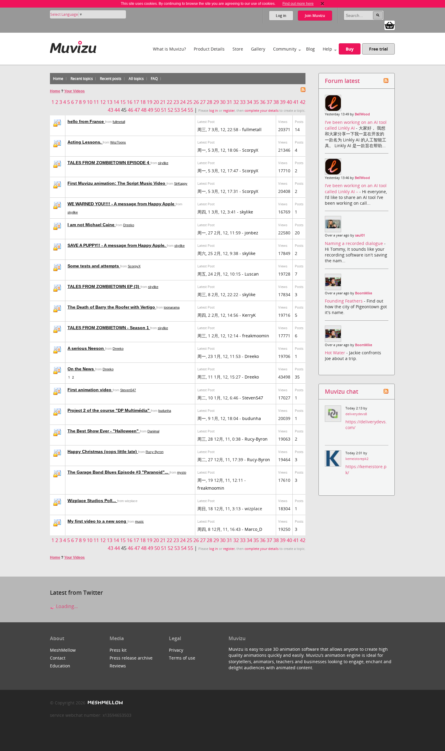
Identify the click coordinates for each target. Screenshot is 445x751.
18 (143, 102)
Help (327, 49)
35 (256, 102)
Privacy (176, 650)
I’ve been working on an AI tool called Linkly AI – (356, 188)
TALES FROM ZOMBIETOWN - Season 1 (109, 327)
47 (137, 110)
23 (176, 102)
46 (130, 110)
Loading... (66, 606)
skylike (163, 163)
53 (177, 110)
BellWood (362, 114)
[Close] (322, 4)
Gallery (258, 49)
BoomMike (363, 293)
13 (109, 102)
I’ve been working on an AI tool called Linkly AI (356, 125)
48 (144, 110)
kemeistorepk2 (356, 459)
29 (216, 102)
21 (163, 102)
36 (262, 102)
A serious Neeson (86, 348)
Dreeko (128, 225)
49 (150, 110)
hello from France (86, 121)
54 (183, 110)
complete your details (262, 110)
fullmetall (119, 122)
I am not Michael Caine (92, 224)
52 (170, 110)
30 (223, 102)
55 (190, 110)
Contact (57, 658)
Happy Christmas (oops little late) (103, 451)
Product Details (209, 49)
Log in (281, 15)
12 (103, 102)
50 (157, 110)
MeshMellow (63, 650)
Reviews (118, 666)
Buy (350, 49)
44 (117, 110)
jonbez (251, 233)
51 (163, 110)
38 (276, 102)
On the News (81, 368)
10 (89, 102)
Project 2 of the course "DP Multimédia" (109, 410)
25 (189, 102)
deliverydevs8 (356, 414)
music (139, 521)
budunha (164, 410)
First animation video (90, 389)
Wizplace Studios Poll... (92, 500)
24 (183, 102)
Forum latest (342, 80)
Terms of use (182, 658)
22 (169, 102)
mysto (181, 472)
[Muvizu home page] (73, 45)
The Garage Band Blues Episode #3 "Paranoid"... (119, 472)
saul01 (360, 235)
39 (282, 102)
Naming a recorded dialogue (354, 243)
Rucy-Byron (256, 439)
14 (116, 102)
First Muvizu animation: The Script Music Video (117, 183)
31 (229, 102)
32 (236, 102)
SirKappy (180, 183)
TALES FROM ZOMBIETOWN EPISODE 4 (109, 162)
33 (243, 102)
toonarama (172, 307)
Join (315, 15)
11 (96, 102)
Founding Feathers (344, 301)
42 (302, 102)
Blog (310, 49)
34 (249, 102)
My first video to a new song (97, 521)
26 (196, 102)
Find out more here (298, 4)
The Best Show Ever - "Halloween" (104, 430)
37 (269, 102)
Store (237, 49)
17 (136, 102)
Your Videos (74, 91)
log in (213, 110)
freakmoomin (255, 336)
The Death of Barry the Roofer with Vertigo (112, 307)
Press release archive (131, 658)
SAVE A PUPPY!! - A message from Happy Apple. (117, 245)
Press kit (118, 650)
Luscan (252, 274)
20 (156, 102)
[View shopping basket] (389, 25)
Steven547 (128, 390)
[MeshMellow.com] (105, 703)
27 (203, 102)
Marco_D (253, 529)
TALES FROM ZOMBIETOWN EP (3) (104, 286)
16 (129, 102)
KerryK (249, 315)
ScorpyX (250, 150)
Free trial (378, 49)
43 (110, 110)
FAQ (154, 78)
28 (209, 102)
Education (60, 666)
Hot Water (335, 353)
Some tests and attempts (94, 265)
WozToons (118, 142)
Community (284, 49)
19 (149, 102)
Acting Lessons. (85, 142)
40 (289, 102)
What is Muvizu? (169, 49)
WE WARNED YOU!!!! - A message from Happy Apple (122, 203)
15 (123, 102)
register (229, 110)
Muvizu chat (341, 391)
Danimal (153, 431)
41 (296, 102)
